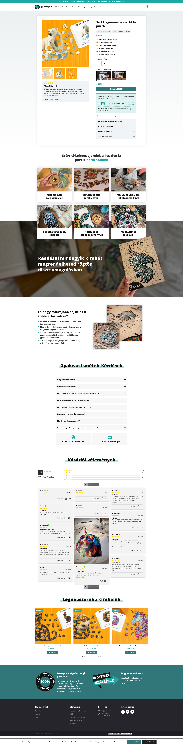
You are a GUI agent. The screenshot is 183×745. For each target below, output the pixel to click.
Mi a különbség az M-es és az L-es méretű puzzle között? (78, 393)
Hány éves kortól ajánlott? (66, 380)
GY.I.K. (73, 7)
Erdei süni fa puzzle (91, 646)
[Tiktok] (132, 712)
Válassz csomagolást (104, 69)
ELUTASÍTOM (149, 742)
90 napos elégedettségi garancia (110, 121)
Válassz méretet (102, 59)
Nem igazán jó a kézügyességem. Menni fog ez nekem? (77, 428)
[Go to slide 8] (96, 656)
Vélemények (82, 7)
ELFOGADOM (134, 742)
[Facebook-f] (123, 712)
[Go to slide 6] (92, 656)
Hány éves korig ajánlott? (66, 387)
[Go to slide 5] (90, 656)
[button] (42, 104)
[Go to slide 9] (98, 656)
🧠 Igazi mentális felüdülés (106, 45)
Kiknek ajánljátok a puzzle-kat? (68, 421)
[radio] (99, 63)
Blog (90, 7)
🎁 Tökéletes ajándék (104, 42)
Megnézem (52, 652)
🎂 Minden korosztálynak (105, 54)
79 (97, 485)
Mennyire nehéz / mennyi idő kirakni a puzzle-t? (74, 407)
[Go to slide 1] (82, 656)
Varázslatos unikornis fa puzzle (130, 646)
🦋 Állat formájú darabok (105, 51)
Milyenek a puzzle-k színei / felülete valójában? (74, 400)
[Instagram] (127, 712)
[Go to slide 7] (94, 656)
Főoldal (57, 7)
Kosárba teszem (116, 89)
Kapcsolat (97, 7)
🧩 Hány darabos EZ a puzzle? (107, 39)
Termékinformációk (105, 137)
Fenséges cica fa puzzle (52, 646)
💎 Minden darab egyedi (105, 48)
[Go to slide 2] (84, 656)
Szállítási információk (106, 126)
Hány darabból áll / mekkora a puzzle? (71, 414)
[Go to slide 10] (100, 656)
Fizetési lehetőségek (105, 131)
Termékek (65, 7)
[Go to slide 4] (88, 656)
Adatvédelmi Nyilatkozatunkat (112, 742)
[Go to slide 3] (86, 656)
